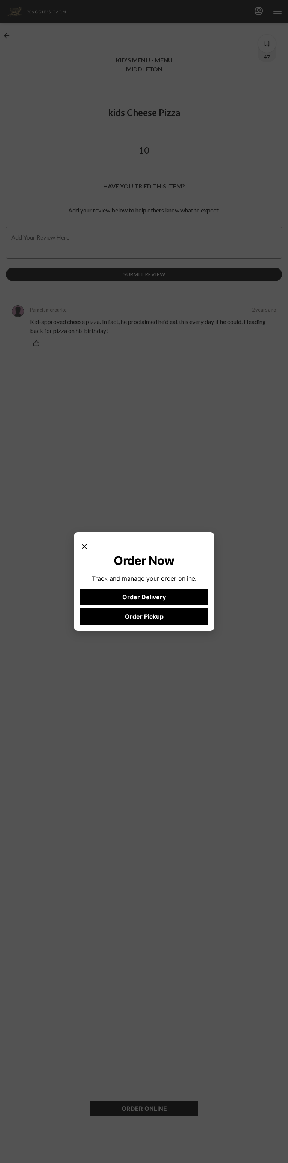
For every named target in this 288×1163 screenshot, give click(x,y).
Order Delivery (144, 597)
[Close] (84, 545)
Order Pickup (144, 616)
